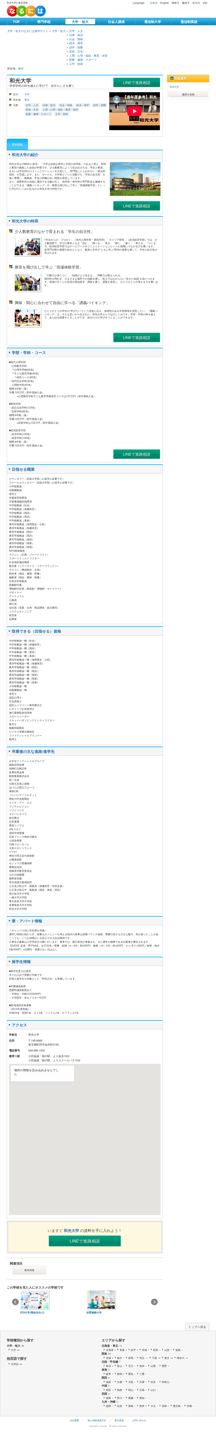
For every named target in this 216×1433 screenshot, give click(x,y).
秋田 (157, 1350)
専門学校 (44, 21)
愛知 (132, 1374)
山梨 (154, 1366)
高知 (143, 1398)
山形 (168, 1350)
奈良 (154, 1382)
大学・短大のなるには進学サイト (27, 31)
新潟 (109, 1366)
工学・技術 (76, 64)
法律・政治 (76, 35)
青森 (123, 1350)
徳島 (109, 1398)
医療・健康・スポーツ (83, 59)
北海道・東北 (112, 1346)
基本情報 (17, 144)
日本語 (154, 2)
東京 (21, 68)
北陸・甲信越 (111, 1362)
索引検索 (119, 1420)
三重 (143, 1374)
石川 (132, 1366)
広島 (143, 1390)
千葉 (156, 1358)
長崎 (132, 1406)
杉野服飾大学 (94, 1312)
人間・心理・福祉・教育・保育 (88, 55)
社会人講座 (116, 21)
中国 (105, 1386)
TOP (16, 21)
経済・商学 (76, 43)
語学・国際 (76, 47)
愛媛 (132, 1398)
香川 (120, 1398)
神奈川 (182, 1358)
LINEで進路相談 (136, 82)
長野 (165, 1366)
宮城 (145, 1350)
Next (154, 1302)
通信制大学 (152, 21)
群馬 (132, 1358)
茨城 (109, 1358)
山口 (154, 1390)
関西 (105, 1378)
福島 (179, 1350)
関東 (106, 1354)
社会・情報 (76, 39)
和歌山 (167, 1382)
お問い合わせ (139, 1420)
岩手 (134, 1350)
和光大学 (174, 86)
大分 (154, 1406)
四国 (105, 1394)
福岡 (109, 1406)
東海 (105, 1370)
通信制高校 (189, 21)
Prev (15, 1302)
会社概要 (74, 1420)
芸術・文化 (76, 51)
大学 (27, 94)
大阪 (132, 1382)
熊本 (143, 1406)
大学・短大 (80, 21)
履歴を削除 (188, 94)
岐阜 (109, 1374)
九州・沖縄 (110, 1402)
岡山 (132, 1390)
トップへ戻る (197, 1327)
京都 (120, 1382)
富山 (120, 1366)
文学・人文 (76, 31)
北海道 (111, 1350)
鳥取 (109, 1390)
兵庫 (143, 1382)
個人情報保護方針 (97, 1420)
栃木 (120, 1358)
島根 (120, 1390)
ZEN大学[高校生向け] (32, 1312)
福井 (143, 1366)
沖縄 (190, 1406)
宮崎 (165, 1406)
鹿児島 (178, 1406)
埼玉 (143, 1358)
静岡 (120, 1374)
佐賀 (120, 1406)
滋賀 (109, 1382)
